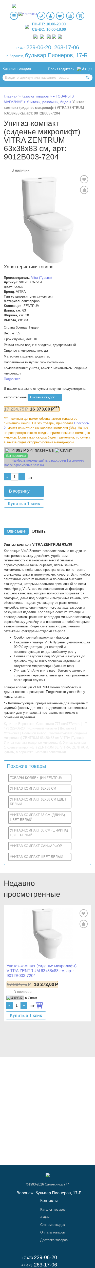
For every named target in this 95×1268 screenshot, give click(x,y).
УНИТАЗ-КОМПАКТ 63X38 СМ (33, 788)
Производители (61, 69)
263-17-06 (66, 47)
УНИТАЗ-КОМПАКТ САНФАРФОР (36, 846)
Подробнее (12, 379)
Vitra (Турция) (41, 278)
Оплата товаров (52, 1232)
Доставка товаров (54, 1240)
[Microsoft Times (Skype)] (60, 36)
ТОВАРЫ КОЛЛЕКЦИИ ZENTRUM (36, 778)
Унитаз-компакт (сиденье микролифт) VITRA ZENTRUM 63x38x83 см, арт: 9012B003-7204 (45, 107)
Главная (10, 96)
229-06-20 (38, 47)
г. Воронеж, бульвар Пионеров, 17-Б (47, 1193)
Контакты (49, 1200)
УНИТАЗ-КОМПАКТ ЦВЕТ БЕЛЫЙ (36, 857)
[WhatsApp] (42, 36)
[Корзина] (80, 16)
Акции (87, 69)
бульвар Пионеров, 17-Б (56, 55)
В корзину (19, 491)
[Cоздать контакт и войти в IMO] (54, 36)
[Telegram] (49, 36)
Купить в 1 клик (24, 503)
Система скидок (42, 397)
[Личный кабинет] (50, 16)
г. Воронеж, (15, 56)
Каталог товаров (17, 69)
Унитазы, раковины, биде (48, 102)
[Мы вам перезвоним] (41, 16)
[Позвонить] (35, 36)
